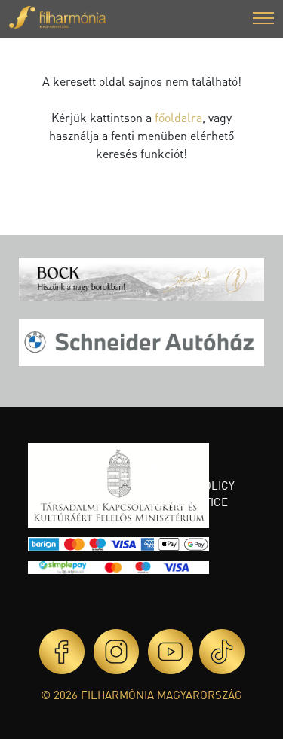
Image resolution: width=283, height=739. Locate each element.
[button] (263, 20)
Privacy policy (193, 485)
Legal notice (189, 501)
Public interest (176, 460)
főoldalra (178, 117)
